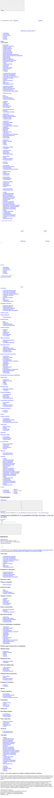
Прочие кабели (6, 137)
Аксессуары (6, 44)
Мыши (4, 142)
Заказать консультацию (6, 276)
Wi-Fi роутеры (6, 165)
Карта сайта (21, 551)
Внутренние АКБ (7, 117)
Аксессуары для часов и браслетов (11, 76)
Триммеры (5, 101)
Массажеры (5, 104)
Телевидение (6, 65)
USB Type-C (6, 132)
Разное (4, 157)
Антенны (5, 770)
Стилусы (5, 144)
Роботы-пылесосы (7, 93)
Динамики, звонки (7, 768)
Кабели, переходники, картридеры (11, 54)
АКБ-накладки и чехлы (8, 115)
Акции (22, 230)
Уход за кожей (6, 107)
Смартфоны (5, 148)
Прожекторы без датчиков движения (11, 205)
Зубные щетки (6, 103)
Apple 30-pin (6, 121)
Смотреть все (4, 499)
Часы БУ (5, 186)
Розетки (5, 192)
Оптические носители (8, 153)
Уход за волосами (7, 106)
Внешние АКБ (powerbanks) (9, 116)
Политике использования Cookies (15, 793)
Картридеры (6, 151)
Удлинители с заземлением (9, 215)
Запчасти (5, 79)
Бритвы (5, 102)
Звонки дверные (7, 199)
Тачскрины (5, 767)
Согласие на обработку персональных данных (42, 549)
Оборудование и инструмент (9, 60)
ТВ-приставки (6, 173)
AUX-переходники (7, 124)
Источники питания (7, 53)
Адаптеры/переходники (8, 193)
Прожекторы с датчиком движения (11, 206)
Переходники (6, 136)
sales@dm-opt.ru (24, 30)
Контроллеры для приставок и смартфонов (12, 55)
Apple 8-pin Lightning (8, 122)
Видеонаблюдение (7, 178)
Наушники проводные (8, 89)
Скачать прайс (31, 30)
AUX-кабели (6, 123)
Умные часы (6, 184)
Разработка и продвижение (30, 551)
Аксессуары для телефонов (9, 74)
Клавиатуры (6, 139)
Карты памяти (6, 152)
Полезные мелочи (7, 167)
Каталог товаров (4, 42)
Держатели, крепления (8, 78)
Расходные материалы (8, 158)
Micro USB (5, 129)
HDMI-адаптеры (7, 171)
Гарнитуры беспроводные (9, 88)
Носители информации (8, 59)
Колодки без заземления (8, 201)
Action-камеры (6, 177)
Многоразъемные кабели (8, 135)
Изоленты (5, 200)
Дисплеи (5, 765)
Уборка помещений (7, 48)
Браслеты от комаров (8, 181)
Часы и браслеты (7, 68)
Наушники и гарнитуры (8, 46)
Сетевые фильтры (7, 213)
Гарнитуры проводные (8, 86)
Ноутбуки (5, 162)
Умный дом (5, 66)
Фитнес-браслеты (7, 185)
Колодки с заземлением (8, 202)
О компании (6, 33)
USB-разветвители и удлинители (10, 134)
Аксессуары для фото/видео (9, 75)
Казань (2, 10)
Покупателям (6, 34)
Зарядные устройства (8, 80)
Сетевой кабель (6, 212)
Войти (45, 230)
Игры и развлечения (7, 52)
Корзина (47, 241)
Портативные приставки (8, 111)
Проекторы (5, 96)
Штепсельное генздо (7, 218)
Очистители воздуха (7, 188)
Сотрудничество (7, 35)
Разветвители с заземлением (9, 207)
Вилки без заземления (8, 194)
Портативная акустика (8, 83)
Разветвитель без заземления (9, 208)
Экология (5, 69)
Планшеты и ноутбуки (8, 61)
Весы (4, 95)
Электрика (5, 71)
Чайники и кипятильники (9, 99)
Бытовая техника (7, 49)
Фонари (5, 217)
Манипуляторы (6, 56)
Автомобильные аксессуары (9, 73)
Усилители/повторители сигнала (10, 169)
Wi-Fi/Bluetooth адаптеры (8, 166)
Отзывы (5, 37)
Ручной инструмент (7, 159)
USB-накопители (7, 150)
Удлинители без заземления (9, 214)
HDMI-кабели (6, 128)
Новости (5, 36)
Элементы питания (7, 118)
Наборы (5, 143)
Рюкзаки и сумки (7, 47)
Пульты (5, 172)
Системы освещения (7, 97)
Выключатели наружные (8, 198)
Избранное (23, 241)
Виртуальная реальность (8, 109)
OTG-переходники (7, 131)
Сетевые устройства (7, 63)
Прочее (4, 62)
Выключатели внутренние (9, 196)
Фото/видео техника (7, 67)
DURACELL (6, 114)
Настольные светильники (9, 204)
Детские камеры (6, 179)
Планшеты (5, 163)
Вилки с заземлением (8, 195)
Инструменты (6, 156)
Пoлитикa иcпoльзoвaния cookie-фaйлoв (10, 551)
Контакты (5, 38)
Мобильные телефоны (8, 146)
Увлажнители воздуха (8, 189)
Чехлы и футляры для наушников (10, 90)
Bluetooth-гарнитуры (7, 87)
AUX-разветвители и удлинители (10, 125)
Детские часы (6, 182)
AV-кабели (5, 127)
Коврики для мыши (7, 141)
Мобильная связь (7, 57)
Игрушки (5, 110)
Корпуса (5, 769)
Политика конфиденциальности (25, 549)
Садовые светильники (8, 211)
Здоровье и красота (7, 50)
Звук (4, 81)
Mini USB (5, 130)
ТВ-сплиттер (6, 174)
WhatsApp (16, 20)
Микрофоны (6, 82)
